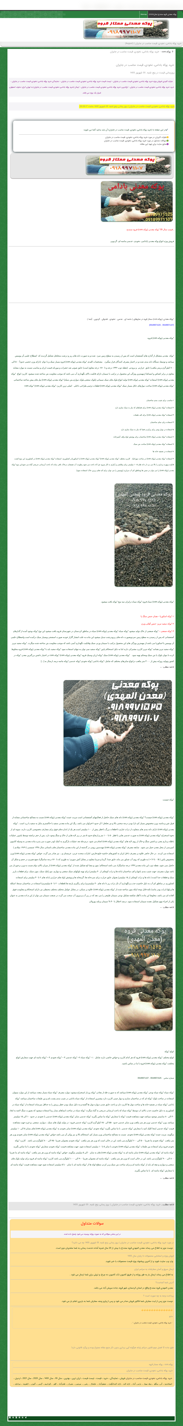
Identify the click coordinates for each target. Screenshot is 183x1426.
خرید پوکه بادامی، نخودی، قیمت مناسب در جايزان (148, 1378)
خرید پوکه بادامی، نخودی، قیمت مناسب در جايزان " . (152, 1322)
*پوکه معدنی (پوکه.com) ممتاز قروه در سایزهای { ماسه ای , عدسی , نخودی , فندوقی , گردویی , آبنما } (130, 319)
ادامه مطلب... (167, 1205)
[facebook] (10, 1418)
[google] (16, 1418)
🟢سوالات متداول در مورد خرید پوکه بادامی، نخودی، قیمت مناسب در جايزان (136, 141)
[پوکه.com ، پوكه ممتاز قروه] (126, 39)
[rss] (19, 1418)
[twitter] (13, 1418)
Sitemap (144, 14)
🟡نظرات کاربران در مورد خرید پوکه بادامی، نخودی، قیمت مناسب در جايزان (137, 137)
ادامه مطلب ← (167, 667)
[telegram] (25, 1418)
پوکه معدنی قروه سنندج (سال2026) (162, 14)
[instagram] (22, 1418)
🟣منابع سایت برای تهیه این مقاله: (154, 144)
